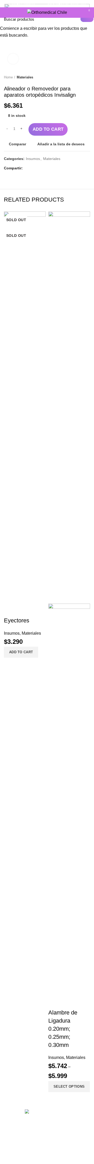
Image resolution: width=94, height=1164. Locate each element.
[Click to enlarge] (13, 59)
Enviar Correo (22, 3)
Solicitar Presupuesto (66, 3)
